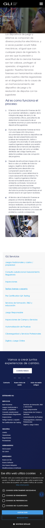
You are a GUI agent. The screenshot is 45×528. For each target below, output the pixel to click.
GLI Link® (5, 451)
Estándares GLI (8, 395)
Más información (22, 485)
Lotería (4, 432)
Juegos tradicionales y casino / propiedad (19, 263)
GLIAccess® (6, 449)
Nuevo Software (7, 462)
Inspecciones (11, 281)
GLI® (11, 4)
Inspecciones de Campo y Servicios (21, 319)
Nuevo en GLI (7, 460)
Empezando (6, 456)
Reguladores (6, 438)
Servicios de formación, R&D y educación (18, 304)
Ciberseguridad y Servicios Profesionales (23, 333)
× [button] (40, 473)
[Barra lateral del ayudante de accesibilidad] (41, 494)
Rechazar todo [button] (22, 518)
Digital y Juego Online (15, 340)
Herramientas (7, 445)
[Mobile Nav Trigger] (41, 4)
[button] (22, 524)
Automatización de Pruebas (18, 326)
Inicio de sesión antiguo (36, 383)
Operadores (6, 435)
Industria (6, 429)
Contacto (6, 382)
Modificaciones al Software (11, 468)
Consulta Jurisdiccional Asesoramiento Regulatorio (22, 273)
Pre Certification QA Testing (17, 295)
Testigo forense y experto (16, 288)
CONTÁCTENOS (22, 371)
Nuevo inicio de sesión (19, 383)
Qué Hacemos (7, 404)
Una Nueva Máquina (9, 465)
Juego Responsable (14, 312)
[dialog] (22, 498)
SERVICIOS (6, 401)
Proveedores (6, 440)
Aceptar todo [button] (22, 512)
